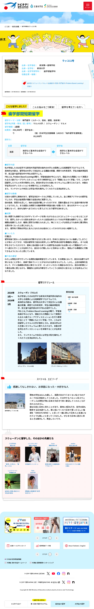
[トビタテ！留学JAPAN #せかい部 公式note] (73, 582)
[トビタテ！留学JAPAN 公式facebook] (58, 573)
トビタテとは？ (16, 604)
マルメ (45, 83)
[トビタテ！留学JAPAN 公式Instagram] (63, 573)
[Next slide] (57, 538)
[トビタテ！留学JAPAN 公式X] (48, 573)
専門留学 (62, 83)
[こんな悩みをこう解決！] (44, 106)
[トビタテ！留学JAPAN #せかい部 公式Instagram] (68, 582)
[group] (18, 525)
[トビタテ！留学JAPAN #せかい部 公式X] (63, 582)
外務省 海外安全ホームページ (16, 563)
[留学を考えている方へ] (72, 106)
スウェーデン (37, 83)
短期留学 (51, 83)
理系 (56, 83)
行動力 (29, 86)
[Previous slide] (37, 538)
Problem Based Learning (74, 83)
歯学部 (29, 83)
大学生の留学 (80, 604)
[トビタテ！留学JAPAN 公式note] (68, 574)
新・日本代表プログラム (39, 603)
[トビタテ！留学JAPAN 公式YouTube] (53, 573)
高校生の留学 (60, 604)
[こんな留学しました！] (16, 106)
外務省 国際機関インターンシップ (42, 563)
